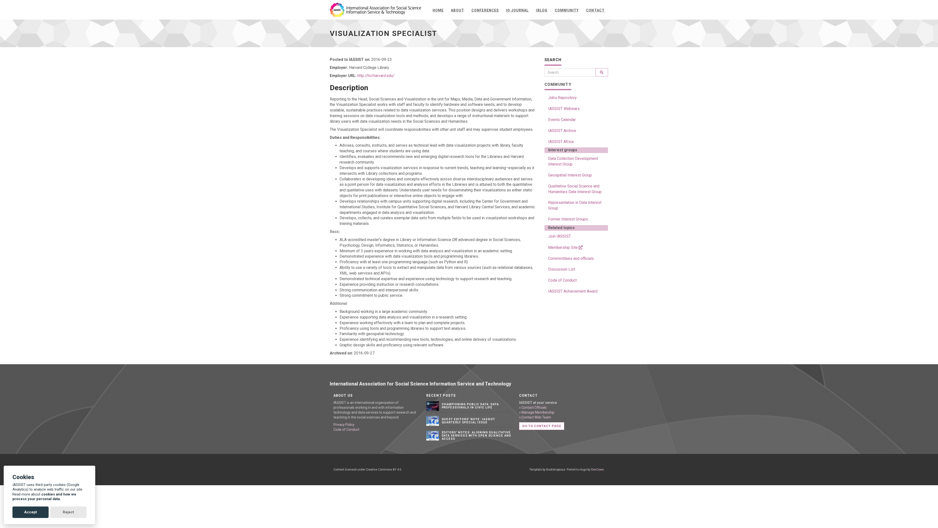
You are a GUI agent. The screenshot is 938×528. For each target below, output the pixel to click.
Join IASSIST (559, 236)
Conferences (485, 10)
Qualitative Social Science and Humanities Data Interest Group (575, 189)
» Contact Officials (533, 407)
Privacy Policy (343, 425)
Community (567, 10)
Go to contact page (541, 426)
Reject (68, 512)
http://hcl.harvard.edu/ (375, 75)
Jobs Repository (562, 97)
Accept (30, 512)
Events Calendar (562, 119)
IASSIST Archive (562, 130)
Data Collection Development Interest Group (573, 161)
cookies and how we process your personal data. (44, 496)
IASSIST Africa (561, 141)
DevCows (597, 469)
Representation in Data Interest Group (574, 205)
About (457, 10)
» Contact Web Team (535, 417)
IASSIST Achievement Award (572, 291)
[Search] (602, 72)
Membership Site (563, 247)
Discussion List (561, 269)
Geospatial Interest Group (570, 175)
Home (438, 10)
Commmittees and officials (571, 258)
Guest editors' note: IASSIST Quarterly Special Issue (468, 421)
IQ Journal (517, 10)
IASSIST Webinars (564, 108)
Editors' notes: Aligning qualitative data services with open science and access (476, 435)
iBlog (541, 10)
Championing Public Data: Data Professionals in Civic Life (470, 406)
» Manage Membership (536, 412)
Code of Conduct (562, 280)
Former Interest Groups (568, 219)
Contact (595, 10)
